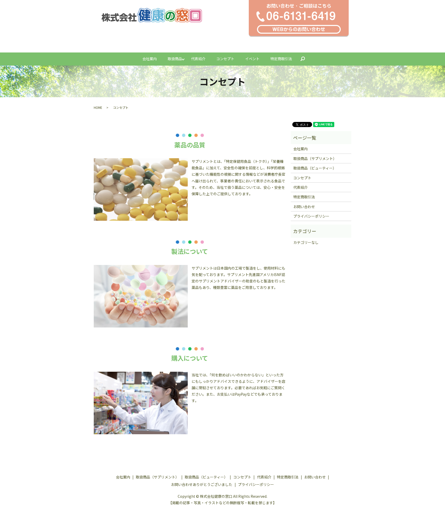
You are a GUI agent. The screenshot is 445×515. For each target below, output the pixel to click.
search (305, 58)
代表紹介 (198, 58)
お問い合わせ (304, 206)
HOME (98, 107)
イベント (252, 58)
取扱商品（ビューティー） (314, 168)
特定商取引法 (281, 58)
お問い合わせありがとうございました (201, 484)
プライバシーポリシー (311, 216)
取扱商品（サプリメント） (315, 158)
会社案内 (149, 58)
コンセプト (225, 58)
